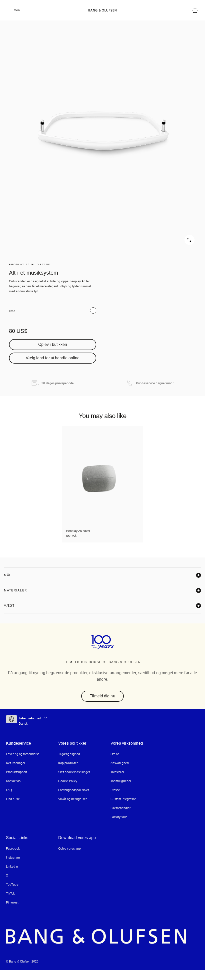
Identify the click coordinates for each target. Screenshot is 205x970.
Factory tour (118, 817)
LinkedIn (12, 867)
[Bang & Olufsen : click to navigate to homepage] (102, 10)
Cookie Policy (67, 781)
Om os (114, 754)
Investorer (117, 772)
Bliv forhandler (120, 808)
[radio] (93, 310)
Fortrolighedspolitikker (73, 790)
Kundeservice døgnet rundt (155, 383)
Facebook (13, 849)
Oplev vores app (69, 849)
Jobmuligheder (120, 781)
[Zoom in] (102, 129)
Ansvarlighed (119, 763)
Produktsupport (16, 772)
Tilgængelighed (68, 754)
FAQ (9, 790)
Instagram (13, 858)
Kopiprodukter (68, 763)
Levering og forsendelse (22, 754)
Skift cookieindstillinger (74, 772)
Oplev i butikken (52, 344)
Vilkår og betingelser (72, 799)
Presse (114, 790)
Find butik (12, 799)
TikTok (10, 894)
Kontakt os (13, 781)
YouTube (11, 885)
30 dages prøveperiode (58, 383)
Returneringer (15, 763)
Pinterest (12, 903)
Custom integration (123, 799)
